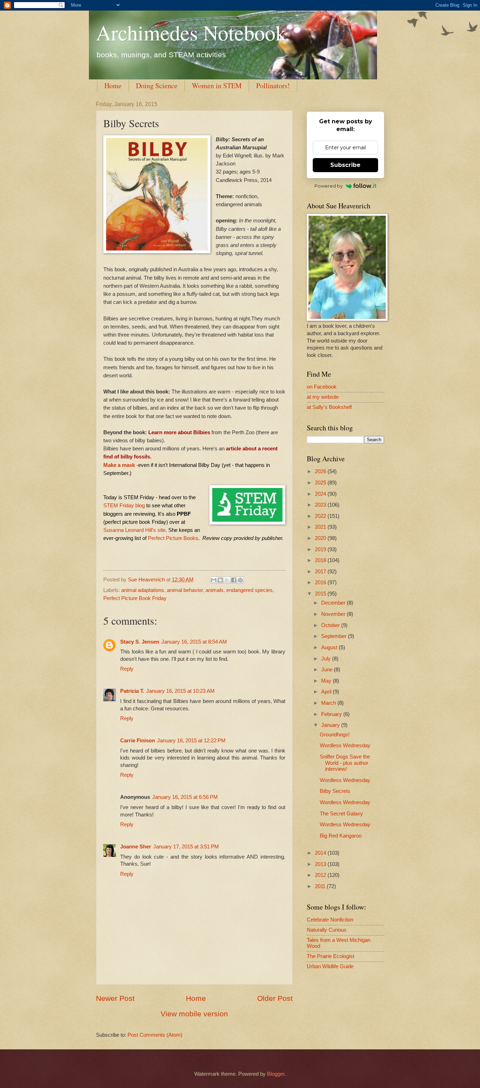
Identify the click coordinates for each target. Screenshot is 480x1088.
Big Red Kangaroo (341, 836)
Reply (127, 669)
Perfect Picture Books (173, 538)
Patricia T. (132, 691)
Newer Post (115, 998)
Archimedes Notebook (191, 32)
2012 (321, 875)
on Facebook (322, 387)
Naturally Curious (326, 930)
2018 (321, 560)
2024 (321, 494)
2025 (321, 483)
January (331, 725)
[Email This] (213, 580)
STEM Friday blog (124, 505)
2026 (321, 471)
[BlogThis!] (220, 580)
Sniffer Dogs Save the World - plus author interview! (345, 763)
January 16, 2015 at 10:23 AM (180, 691)
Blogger (275, 1074)
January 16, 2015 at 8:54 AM (194, 642)
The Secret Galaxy (341, 813)
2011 (321, 886)
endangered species (249, 590)
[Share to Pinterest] (240, 580)
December (334, 603)
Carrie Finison (137, 740)
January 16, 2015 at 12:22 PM (191, 740)
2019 (321, 549)
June (327, 669)
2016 (321, 582)
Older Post (275, 998)
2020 (321, 538)
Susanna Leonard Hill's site (134, 530)
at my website (323, 397)
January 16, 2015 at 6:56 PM (185, 797)
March (329, 703)
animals (214, 590)
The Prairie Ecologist (330, 956)
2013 (321, 864)
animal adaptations (142, 590)
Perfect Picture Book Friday (135, 598)
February (332, 714)
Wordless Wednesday (345, 745)
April (327, 692)
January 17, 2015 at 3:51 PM (186, 846)
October (331, 625)
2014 (321, 853)
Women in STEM (217, 85)
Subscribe (345, 165)
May (327, 681)
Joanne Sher (135, 846)
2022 (321, 516)
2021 (321, 527)
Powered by (328, 186)
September (334, 636)
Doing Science (156, 85)
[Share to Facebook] (233, 580)
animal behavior (185, 590)
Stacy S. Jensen (139, 642)
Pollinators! (273, 85)
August (330, 647)
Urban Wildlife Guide (330, 966)
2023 (321, 505)
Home (113, 85)
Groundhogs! (335, 734)
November (334, 614)
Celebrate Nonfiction (330, 920)
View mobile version (194, 1014)
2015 (321, 594)
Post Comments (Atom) (155, 1035)
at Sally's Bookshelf (329, 407)
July (326, 659)
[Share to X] (227, 580)
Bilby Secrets (335, 791)
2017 (321, 571)
